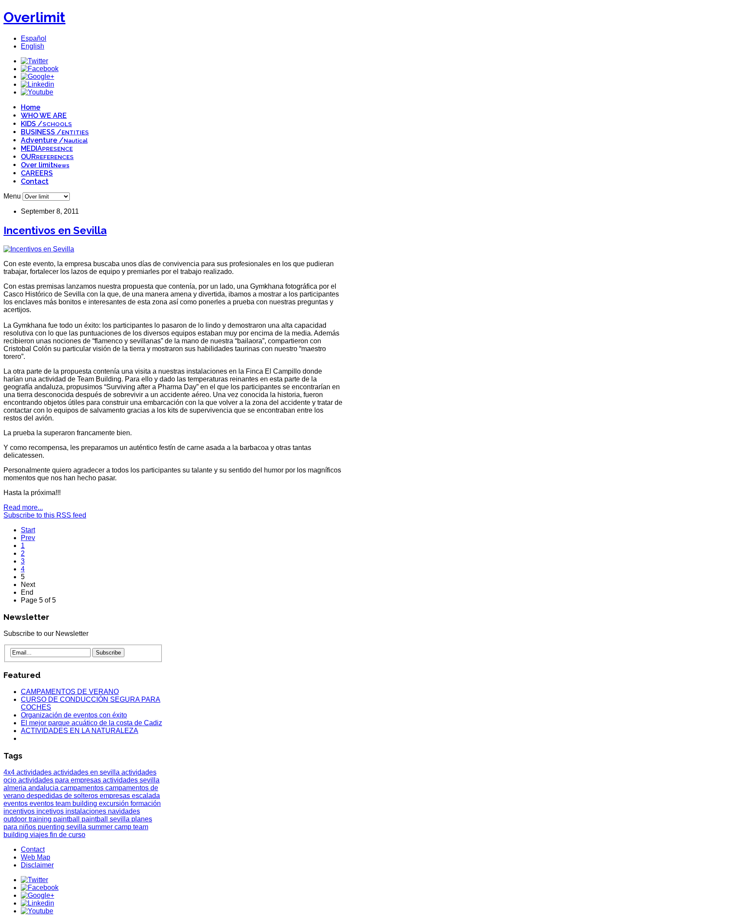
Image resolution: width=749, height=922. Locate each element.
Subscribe (108, 652)
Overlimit (34, 17)
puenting (52, 827)
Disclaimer (37, 865)
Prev (28, 537)
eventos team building (64, 803)
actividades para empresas (60, 780)
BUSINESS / (55, 132)
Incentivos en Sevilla (55, 230)
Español (33, 38)
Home (30, 107)
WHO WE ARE (44, 115)
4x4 (9, 772)
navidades (124, 811)
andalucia (44, 788)
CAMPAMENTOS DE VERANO (70, 691)
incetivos (50, 811)
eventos (16, 803)
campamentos (82, 788)
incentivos (19, 811)
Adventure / (54, 140)
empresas (116, 795)
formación (145, 803)
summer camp (110, 827)
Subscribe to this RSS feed (44, 515)
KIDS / (46, 124)
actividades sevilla (131, 780)
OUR (47, 157)
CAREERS (37, 173)
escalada (146, 795)
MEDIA (47, 148)
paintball (67, 819)
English (32, 46)
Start (28, 530)
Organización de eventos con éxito (74, 715)
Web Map (35, 857)
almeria (15, 788)
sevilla (77, 827)
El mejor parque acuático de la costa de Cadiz (91, 723)
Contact (35, 181)
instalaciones (86, 811)
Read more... (23, 507)
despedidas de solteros (63, 795)
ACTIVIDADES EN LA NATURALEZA (79, 730)
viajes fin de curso (57, 834)
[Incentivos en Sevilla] (38, 249)
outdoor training (28, 819)
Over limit (45, 165)
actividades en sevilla (87, 772)
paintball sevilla (106, 819)
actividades (34, 772)
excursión (114, 803)
